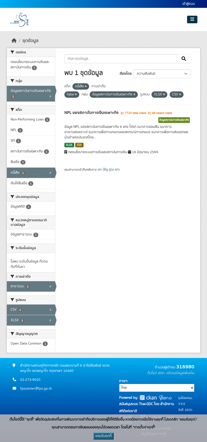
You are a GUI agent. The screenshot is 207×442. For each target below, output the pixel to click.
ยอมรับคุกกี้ (103, 435)
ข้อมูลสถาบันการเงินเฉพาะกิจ (174, 120)
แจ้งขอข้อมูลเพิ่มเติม (180, 373)
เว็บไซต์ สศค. (156, 373)
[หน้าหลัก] (14, 40)
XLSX (69, 145)
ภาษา (123, 381)
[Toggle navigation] (192, 19)
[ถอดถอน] (86, 87)
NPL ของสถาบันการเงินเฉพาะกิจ (92, 112)
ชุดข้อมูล (30, 40)
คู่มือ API (114, 169)
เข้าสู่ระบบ (189, 4)
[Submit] (184, 58)
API (99, 169)
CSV (79, 145)
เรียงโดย (126, 73)
